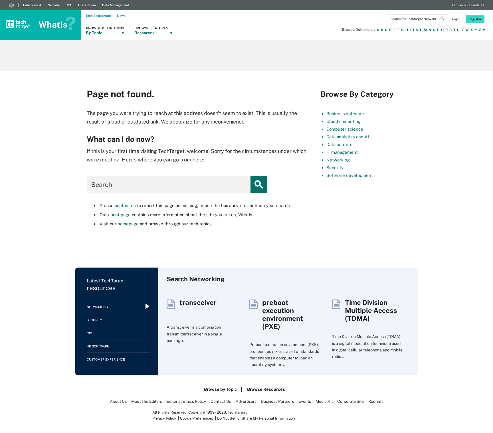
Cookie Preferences (197, 418)
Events (304, 401)
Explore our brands (466, 5)
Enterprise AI (32, 5)
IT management (342, 152)
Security (54, 5)
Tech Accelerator (98, 15)
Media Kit (324, 401)
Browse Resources (266, 389)
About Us (118, 401)
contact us (125, 205)
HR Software (98, 346)
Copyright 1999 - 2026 (207, 412)
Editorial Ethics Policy (186, 401)
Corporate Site (350, 401)
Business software (345, 113)
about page (119, 214)
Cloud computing (343, 121)
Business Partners (277, 401)
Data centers (339, 144)
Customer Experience (106, 359)
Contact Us (221, 401)
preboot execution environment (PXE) (282, 314)
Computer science (344, 129)
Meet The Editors (146, 401)
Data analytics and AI (347, 136)
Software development (349, 175)
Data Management (115, 5)
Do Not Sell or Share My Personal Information (256, 418)
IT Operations (86, 5)
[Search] (442, 19)
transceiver (198, 302)
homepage (128, 223)
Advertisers (246, 401)
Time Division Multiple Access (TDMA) (371, 310)
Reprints (375, 401)
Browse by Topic (220, 389)
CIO (68, 5)
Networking (338, 159)
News (121, 15)
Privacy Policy (164, 418)
